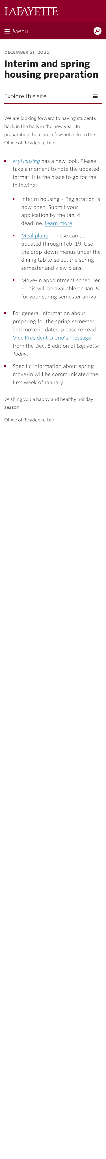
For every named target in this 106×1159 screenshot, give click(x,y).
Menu (20, 31)
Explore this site (25, 96)
